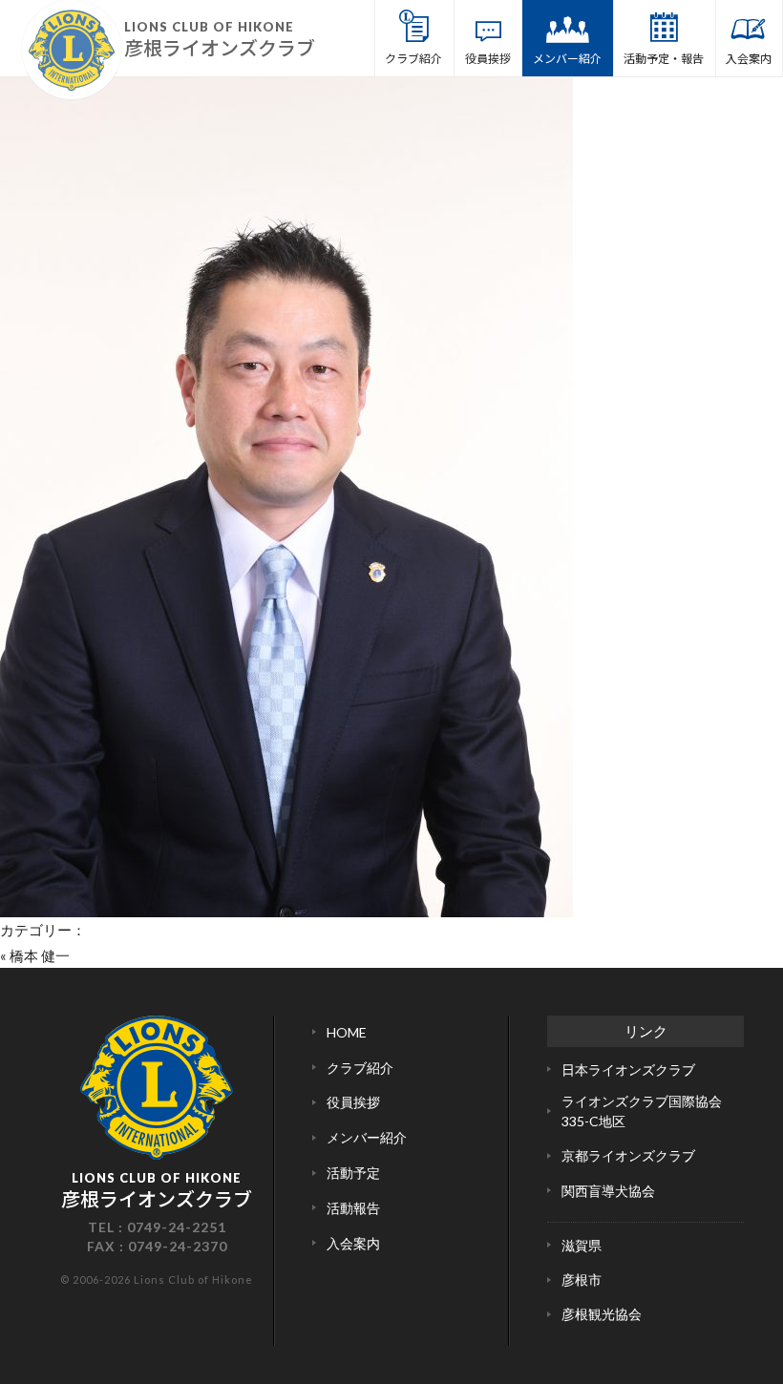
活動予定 (353, 1172)
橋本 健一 (40, 955)
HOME (347, 1032)
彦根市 (581, 1279)
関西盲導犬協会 (608, 1191)
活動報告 (353, 1208)
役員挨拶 (488, 58)
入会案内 (749, 58)
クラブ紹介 (413, 58)
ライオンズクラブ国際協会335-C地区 (641, 1111)
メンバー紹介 (567, 58)
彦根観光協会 (601, 1314)
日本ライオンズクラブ (628, 1069)
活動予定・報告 (664, 58)
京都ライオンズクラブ (628, 1155)
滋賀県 (581, 1245)
